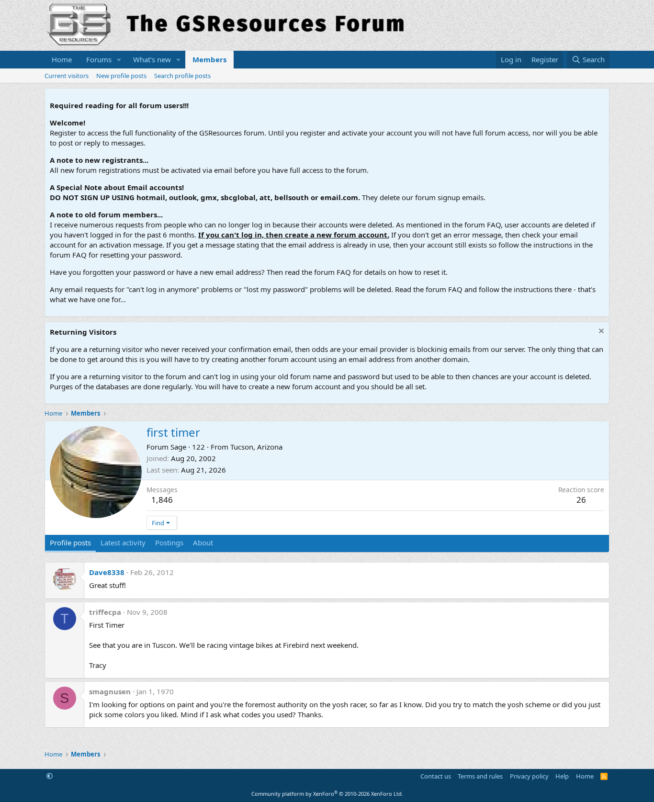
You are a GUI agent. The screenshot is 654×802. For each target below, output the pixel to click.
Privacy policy (529, 776)
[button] (119, 59)
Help (562, 776)
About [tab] (203, 542)
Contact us (435, 776)
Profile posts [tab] (70, 542)
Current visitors (67, 75)
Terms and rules (480, 776)
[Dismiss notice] (600, 332)
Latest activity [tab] (123, 542)
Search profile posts (182, 75)
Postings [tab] (169, 542)
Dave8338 (106, 572)
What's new (152, 59)
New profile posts (121, 75)
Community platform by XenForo (327, 793)
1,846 (162, 499)
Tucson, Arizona (256, 447)
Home (62, 59)
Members (209, 59)
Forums (99, 59)
